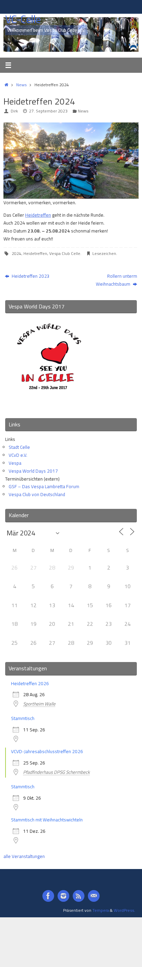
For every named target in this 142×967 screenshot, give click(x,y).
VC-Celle (23, 19)
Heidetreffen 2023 (30, 276)
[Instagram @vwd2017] (63, 896)
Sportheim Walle (39, 703)
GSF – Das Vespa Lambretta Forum (44, 486)
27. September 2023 (48, 111)
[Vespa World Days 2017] (49, 403)
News (21, 84)
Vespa (15, 463)
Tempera (100, 910)
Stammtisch (22, 718)
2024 (16, 253)
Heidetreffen (38, 214)
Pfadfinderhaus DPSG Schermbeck (56, 772)
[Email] (94, 896)
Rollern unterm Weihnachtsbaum (116, 280)
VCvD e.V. (18, 455)
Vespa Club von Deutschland (37, 494)
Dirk (14, 111)
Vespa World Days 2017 (33, 470)
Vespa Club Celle (64, 253)
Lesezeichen (104, 253)
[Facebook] (48, 896)
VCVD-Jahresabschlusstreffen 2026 (47, 751)
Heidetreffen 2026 (30, 683)
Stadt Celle (19, 447)
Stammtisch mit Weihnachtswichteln (47, 819)
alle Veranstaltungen (24, 856)
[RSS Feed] (78, 896)
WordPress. (124, 910)
